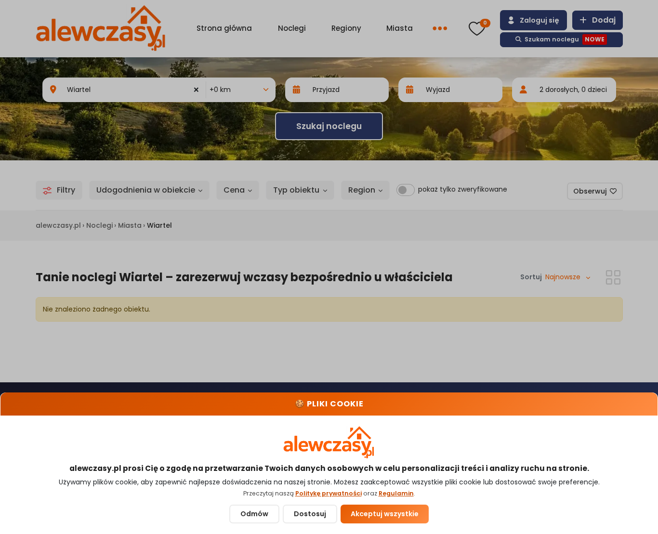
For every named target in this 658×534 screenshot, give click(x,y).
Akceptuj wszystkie (385, 514)
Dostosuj (310, 514)
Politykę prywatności (328, 493)
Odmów (254, 514)
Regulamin (396, 493)
